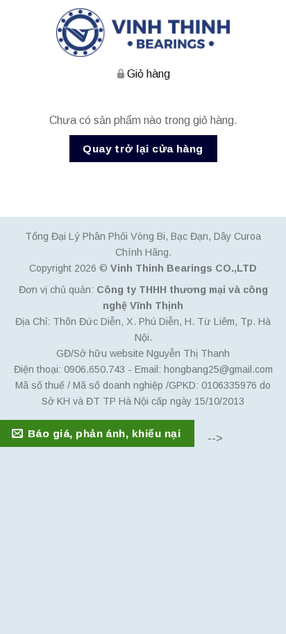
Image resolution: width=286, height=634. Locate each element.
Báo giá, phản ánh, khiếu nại (104, 433)
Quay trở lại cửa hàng (143, 149)
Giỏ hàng (148, 74)
